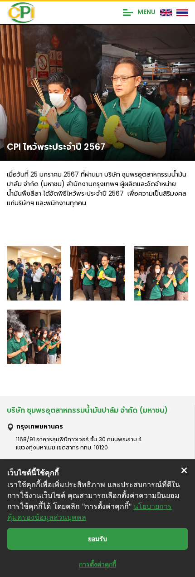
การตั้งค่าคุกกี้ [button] (97, 564)
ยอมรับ (97, 538)
